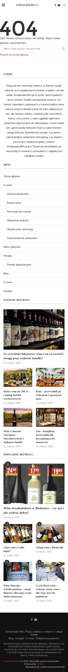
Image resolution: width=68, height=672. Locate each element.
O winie (7, 185)
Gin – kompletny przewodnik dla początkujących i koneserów (45, 437)
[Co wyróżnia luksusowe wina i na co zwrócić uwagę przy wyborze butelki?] (34, 329)
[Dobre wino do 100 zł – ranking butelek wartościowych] (17, 377)
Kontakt (7, 291)
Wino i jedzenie (12, 246)
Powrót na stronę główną (14, 54)
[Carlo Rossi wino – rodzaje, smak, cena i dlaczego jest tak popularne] (50, 571)
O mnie (7, 282)
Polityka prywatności (47, 638)
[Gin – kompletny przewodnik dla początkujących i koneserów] (50, 417)
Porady (7, 255)
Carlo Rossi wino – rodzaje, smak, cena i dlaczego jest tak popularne (48, 591)
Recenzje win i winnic (19, 211)
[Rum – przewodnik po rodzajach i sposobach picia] (50, 377)
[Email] (59, 5)
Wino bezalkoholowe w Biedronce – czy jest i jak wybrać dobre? (33, 510)
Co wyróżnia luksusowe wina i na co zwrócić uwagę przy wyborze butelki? (33, 356)
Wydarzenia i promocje (20, 229)
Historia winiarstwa (17, 193)
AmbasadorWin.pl (24, 95)
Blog (6, 273)
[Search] (64, 5)
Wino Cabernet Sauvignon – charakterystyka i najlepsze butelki (13, 437)
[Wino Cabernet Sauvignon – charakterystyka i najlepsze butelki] (17, 417)
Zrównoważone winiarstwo (22, 238)
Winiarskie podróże (18, 220)
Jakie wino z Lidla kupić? (13, 549)
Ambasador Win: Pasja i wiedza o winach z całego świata (34, 633)
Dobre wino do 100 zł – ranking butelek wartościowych (16, 395)
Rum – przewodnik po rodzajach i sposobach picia (48, 395)
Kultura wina (14, 202)
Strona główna (11, 176)
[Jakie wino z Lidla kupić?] (17, 533)
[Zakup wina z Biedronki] (50, 533)
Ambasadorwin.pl (12, 661)
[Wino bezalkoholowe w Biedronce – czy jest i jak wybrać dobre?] (34, 484)
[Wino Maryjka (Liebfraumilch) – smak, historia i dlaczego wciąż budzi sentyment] (17, 571)
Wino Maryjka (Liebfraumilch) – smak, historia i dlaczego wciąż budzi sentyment (17, 591)
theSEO (40, 664)
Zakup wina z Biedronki (49, 547)
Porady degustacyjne (19, 264)
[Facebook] (55, 5)
